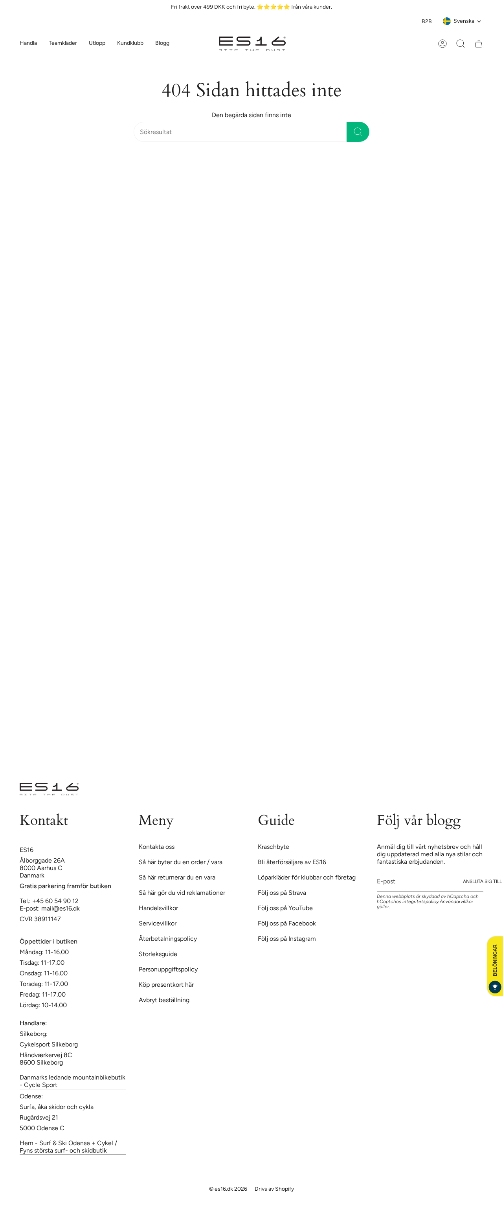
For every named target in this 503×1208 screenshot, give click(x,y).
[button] (63, 43)
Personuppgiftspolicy (168, 969)
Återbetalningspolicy (168, 938)
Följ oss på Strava (282, 892)
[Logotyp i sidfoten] (49, 789)
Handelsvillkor (158, 908)
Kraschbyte (273, 846)
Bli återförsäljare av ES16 (292, 862)
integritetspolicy (420, 901)
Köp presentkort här (166, 984)
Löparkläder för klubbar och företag (307, 877)
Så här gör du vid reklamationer (182, 892)
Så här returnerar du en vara (177, 877)
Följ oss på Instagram (287, 938)
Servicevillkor (157, 923)
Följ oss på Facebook (287, 923)
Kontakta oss (156, 846)
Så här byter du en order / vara (180, 862)
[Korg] (479, 43)
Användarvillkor (456, 901)
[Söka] (358, 132)
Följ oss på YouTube (285, 908)
